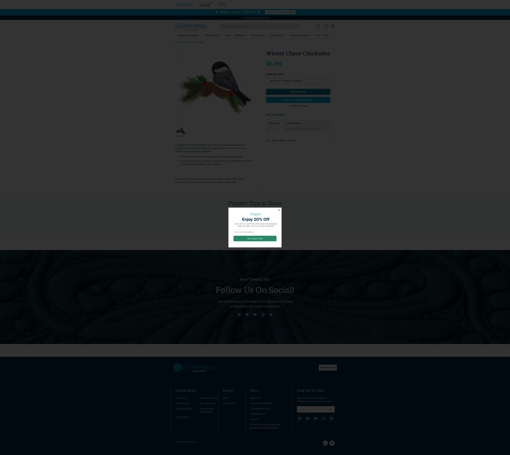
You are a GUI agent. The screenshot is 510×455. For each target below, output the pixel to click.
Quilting (239, 35)
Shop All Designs (188, 35)
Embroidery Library (189, 442)
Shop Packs (183, 403)
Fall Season (277, 35)
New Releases (208, 398)
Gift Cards (182, 417)
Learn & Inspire (299, 35)
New (228, 35)
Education (229, 403)
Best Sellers (212, 35)
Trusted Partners (261, 403)
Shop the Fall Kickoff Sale (256, 17)
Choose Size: (275, 74)
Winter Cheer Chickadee (193, 42)
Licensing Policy (260, 408)
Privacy (254, 419)
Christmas (257, 35)
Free (317, 35)
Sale (326, 35)
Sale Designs (207, 403)
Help (226, 398)
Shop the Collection (280, 12)
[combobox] (260, 26)
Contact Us (327, 367)
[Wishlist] (326, 26)
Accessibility (258, 414)
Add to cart (298, 92)
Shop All (181, 398)
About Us (255, 398)
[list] (214, 85)
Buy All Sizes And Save (298, 100)
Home (177, 42)
